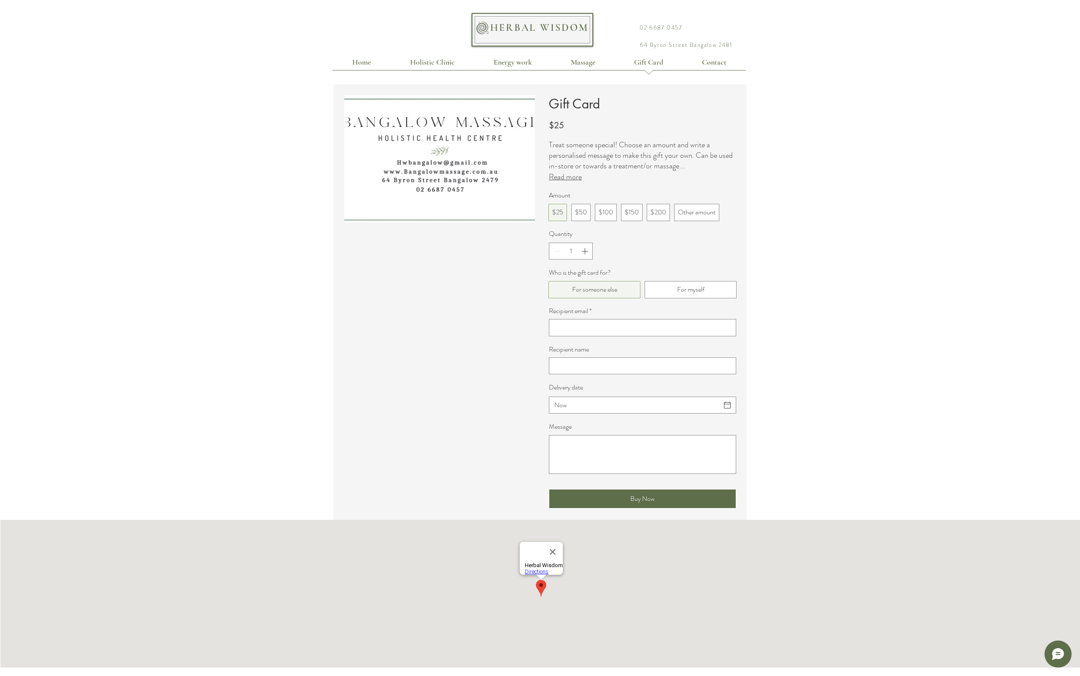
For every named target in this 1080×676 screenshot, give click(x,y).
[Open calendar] (727, 405)
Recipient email (570, 311)
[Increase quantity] (585, 251)
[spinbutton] (571, 251)
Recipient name (569, 349)
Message (560, 426)
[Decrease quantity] (556, 251)
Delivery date (566, 387)
